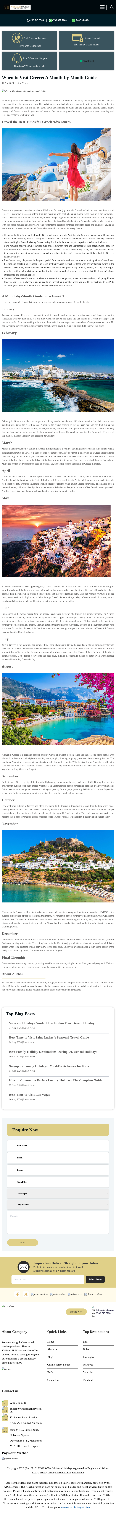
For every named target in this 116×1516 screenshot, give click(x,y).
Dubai (86, 1349)
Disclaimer (78, 1472)
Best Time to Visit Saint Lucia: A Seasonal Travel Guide (49, 1037)
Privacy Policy (48, 1472)
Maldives (88, 1364)
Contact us (53, 1380)
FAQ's (35, 1472)
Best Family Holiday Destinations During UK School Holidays (53, 1052)
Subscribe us (95, 1279)
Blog (50, 1357)
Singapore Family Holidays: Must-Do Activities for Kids (49, 1066)
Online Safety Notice (58, 1364)
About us (52, 1349)
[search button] (112, 7)
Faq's (50, 1372)
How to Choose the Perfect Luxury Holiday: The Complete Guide (55, 1080)
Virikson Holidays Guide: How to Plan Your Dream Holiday (51, 1023)
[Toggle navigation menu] (102, 7)
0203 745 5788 (103, 1313)
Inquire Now (76, 1311)
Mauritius (88, 1372)
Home (50, 1341)
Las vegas (88, 1357)
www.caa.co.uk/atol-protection (75, 1507)
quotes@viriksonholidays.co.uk (26, 1410)
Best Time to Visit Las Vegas (29, 1094)
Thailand (88, 1380)
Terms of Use (63, 1472)
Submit (22, 1242)
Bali (85, 1341)
